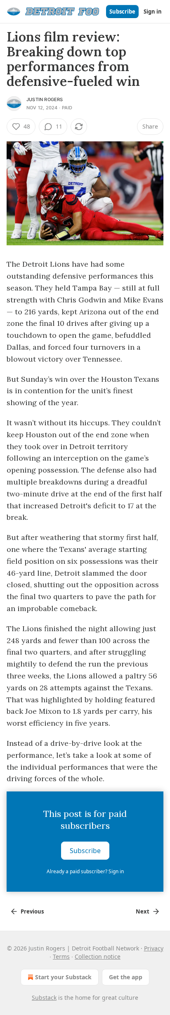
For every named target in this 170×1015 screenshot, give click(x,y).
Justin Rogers (44, 99)
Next (142, 911)
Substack (44, 997)
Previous (32, 911)
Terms (61, 956)
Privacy (153, 948)
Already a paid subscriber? (85, 871)
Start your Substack (63, 977)
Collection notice (97, 956)
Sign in (153, 11)
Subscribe (122, 11)
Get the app (125, 977)
